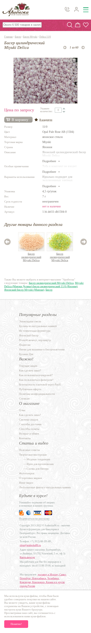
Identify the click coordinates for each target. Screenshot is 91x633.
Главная (8, 36)
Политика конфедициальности (37, 393)
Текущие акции (28, 365)
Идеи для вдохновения (40, 464)
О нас (22, 410)
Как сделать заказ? (30, 370)
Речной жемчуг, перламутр (35, 340)
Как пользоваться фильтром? (36, 379)
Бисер (18, 36)
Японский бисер (29, 335)
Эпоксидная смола (30, 321)
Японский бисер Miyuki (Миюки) (24, 289)
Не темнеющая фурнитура (34, 330)
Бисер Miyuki (30, 36)
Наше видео (26, 482)
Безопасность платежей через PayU (40, 384)
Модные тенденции (38, 459)
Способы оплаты (29, 428)
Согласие (24, 398)
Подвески (24, 344)
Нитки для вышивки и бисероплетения (42, 349)
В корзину (20, 120)
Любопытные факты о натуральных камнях (45, 487)
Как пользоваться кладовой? (36, 375)
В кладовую (45, 119)
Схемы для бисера (37, 468)
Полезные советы (29, 450)
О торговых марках (30, 478)
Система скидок (28, 419)
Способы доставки (30, 424)
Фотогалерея (26, 473)
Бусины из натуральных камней (38, 326)
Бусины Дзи (26, 354)
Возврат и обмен (29, 433)
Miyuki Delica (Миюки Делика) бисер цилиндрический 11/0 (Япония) (44, 284)
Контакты (25, 438)
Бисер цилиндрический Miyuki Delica (31, 257)
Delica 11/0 (45, 36)
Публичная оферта (30, 389)
